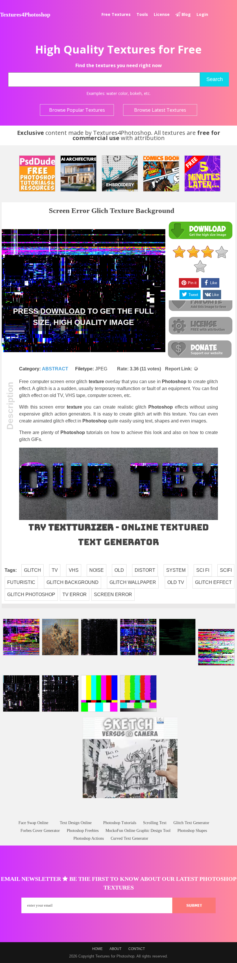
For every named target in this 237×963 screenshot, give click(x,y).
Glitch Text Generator (191, 823)
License (162, 14)
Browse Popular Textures (77, 110)
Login (202, 14)
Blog (185, 14)
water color (117, 93)
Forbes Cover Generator (40, 830)
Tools (142, 14)
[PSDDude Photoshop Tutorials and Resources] (37, 173)
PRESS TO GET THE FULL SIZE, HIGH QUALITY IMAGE (83, 317)
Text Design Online (76, 823)
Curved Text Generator (129, 838)
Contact (136, 949)
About (115, 949)
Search (214, 79)
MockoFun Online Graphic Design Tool (138, 830)
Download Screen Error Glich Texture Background (200, 230)
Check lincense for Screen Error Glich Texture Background (200, 326)
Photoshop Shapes (192, 830)
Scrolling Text (154, 823)
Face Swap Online (33, 823)
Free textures (116, 14)
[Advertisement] (118, 815)
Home (97, 949)
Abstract (55, 368)
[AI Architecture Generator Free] (78, 173)
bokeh (136, 93)
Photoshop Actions (88, 838)
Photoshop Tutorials (119, 823)
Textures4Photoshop (25, 14)
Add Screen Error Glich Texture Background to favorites (200, 302)
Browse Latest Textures (160, 110)
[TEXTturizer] (118, 519)
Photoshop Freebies (83, 830)
